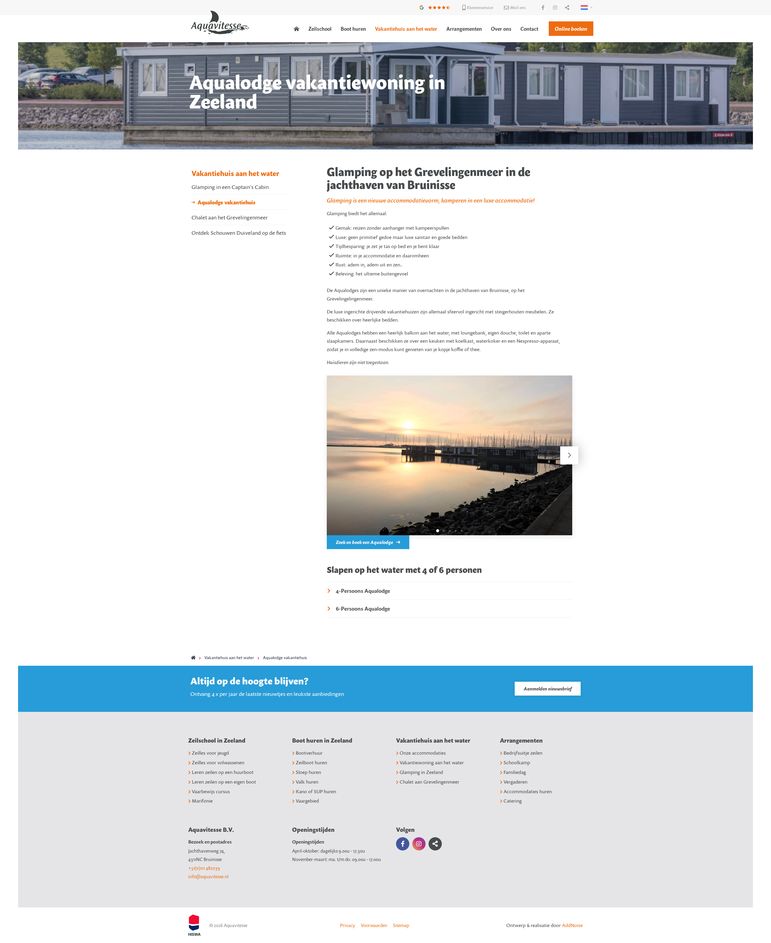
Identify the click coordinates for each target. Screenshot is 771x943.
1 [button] (437, 530)
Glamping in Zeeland (421, 772)
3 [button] (450, 531)
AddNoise (572, 925)
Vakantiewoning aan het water (432, 762)
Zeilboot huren (311, 762)
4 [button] (456, 531)
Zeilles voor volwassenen (218, 762)
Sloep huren (308, 772)
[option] (449, 455)
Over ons (501, 28)
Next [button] (569, 455)
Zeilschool (320, 28)
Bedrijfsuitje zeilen (523, 753)
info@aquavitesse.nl (208, 876)
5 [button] (462, 531)
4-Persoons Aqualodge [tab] (363, 590)
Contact (529, 28)
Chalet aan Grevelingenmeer (429, 781)
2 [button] (444, 531)
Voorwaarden (374, 925)
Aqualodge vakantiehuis (226, 202)
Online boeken (571, 28)
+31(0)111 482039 (204, 868)
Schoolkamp (517, 762)
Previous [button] (330, 455)
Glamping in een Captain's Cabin (230, 186)
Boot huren (353, 28)
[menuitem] (296, 29)
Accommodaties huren (528, 791)
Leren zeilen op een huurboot (223, 772)
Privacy (347, 925)
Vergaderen (515, 781)
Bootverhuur (309, 753)
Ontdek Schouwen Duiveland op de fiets (239, 232)
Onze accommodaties (423, 753)
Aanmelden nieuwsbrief (548, 688)
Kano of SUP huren (316, 791)
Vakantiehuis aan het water (406, 28)
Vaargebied (307, 800)
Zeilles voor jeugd (210, 753)
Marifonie (202, 800)
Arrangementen (464, 28)
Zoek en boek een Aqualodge (364, 542)
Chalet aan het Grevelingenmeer (230, 217)
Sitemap (401, 925)
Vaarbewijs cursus (211, 791)
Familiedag (515, 772)
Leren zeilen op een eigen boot (224, 781)
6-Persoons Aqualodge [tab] (363, 608)
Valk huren (307, 781)
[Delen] (585, 7)
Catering (513, 800)
